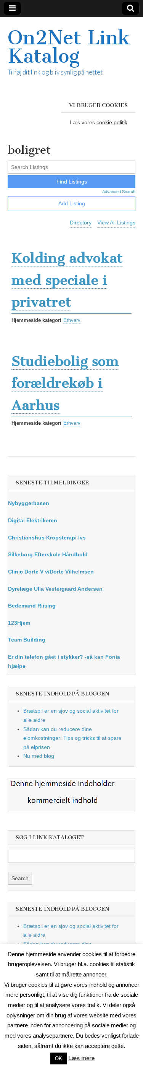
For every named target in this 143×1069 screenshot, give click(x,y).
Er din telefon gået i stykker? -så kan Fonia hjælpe (64, 661)
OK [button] (58, 1058)
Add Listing (71, 203)
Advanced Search (118, 191)
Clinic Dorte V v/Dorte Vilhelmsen (51, 572)
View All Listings (116, 222)
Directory (81, 222)
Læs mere (81, 1058)
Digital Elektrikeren (32, 520)
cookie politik (111, 122)
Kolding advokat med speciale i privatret (66, 280)
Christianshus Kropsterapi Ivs (47, 537)
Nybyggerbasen (28, 503)
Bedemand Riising (32, 606)
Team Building (26, 640)
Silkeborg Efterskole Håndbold (48, 554)
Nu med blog (38, 756)
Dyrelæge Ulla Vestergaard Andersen (55, 589)
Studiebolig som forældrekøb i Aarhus (65, 383)
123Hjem (19, 623)
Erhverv (71, 320)
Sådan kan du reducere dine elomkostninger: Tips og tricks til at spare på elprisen (72, 738)
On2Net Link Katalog (69, 47)
